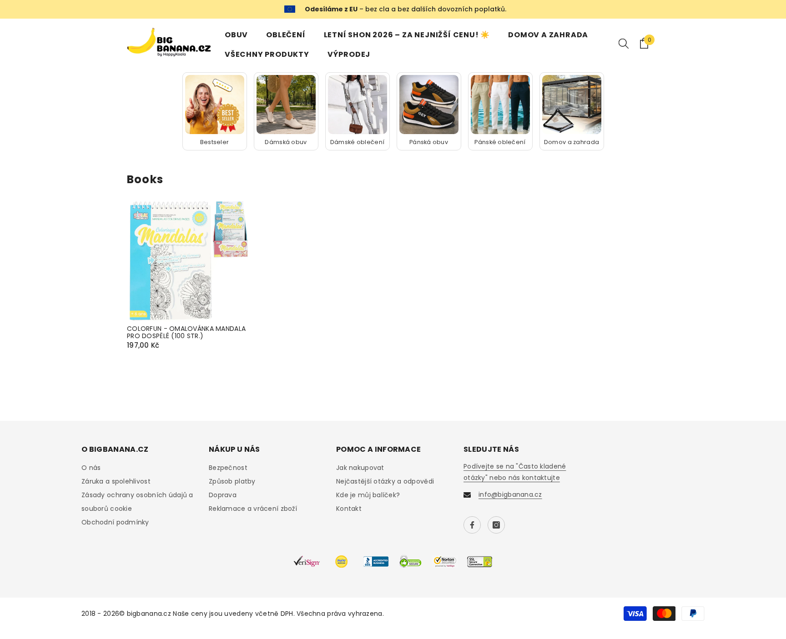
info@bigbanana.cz (510, 494)
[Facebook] (472, 525)
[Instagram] (496, 525)
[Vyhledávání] (624, 43)
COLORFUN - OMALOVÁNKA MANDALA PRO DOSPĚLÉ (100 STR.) (186, 332)
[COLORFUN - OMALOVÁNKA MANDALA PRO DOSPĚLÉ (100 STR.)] (188, 261)
